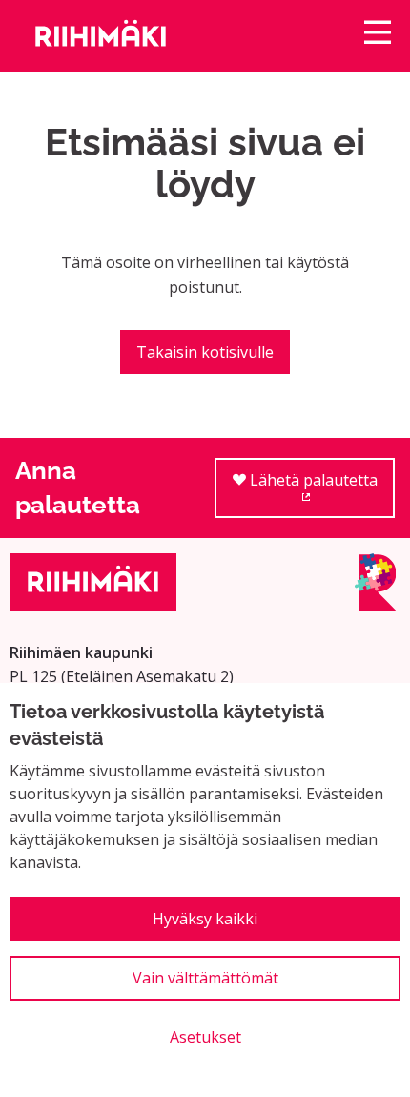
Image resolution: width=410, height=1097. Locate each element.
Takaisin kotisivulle (205, 352)
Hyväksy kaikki (205, 918)
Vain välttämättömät (205, 977)
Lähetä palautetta (320, 493)
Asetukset (205, 1036)
